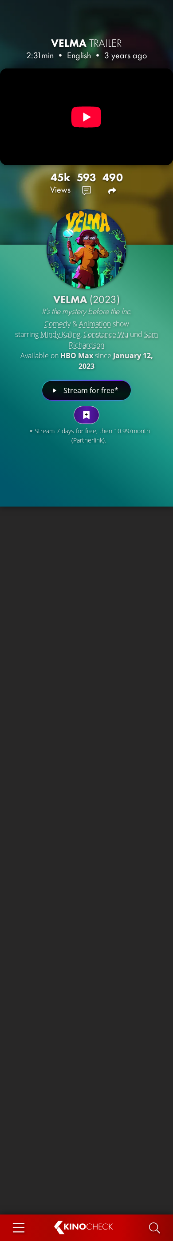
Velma (86, 43)
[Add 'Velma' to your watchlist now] (86, 415)
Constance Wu (105, 334)
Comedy (57, 324)
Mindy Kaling (60, 334)
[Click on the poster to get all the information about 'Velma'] (86, 249)
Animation (95, 324)
